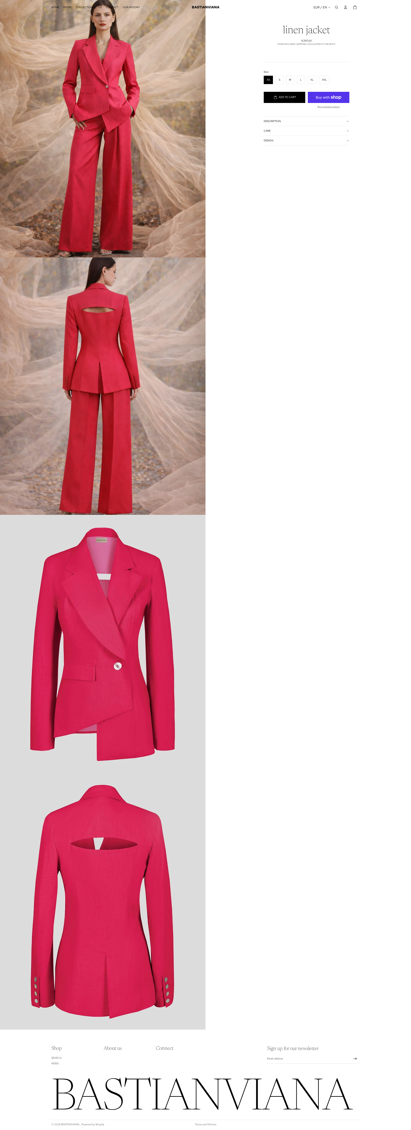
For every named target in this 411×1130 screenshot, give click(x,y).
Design (268, 140)
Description (272, 121)
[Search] (336, 7)
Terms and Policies (205, 1124)
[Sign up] (355, 1058)
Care (267, 131)
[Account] (345, 7)
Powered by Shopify (92, 1124)
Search (56, 1058)
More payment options (328, 106)
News (55, 1063)
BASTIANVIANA (70, 1124)
